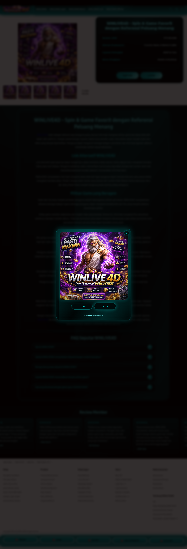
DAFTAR (105, 306)
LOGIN (82, 306)
